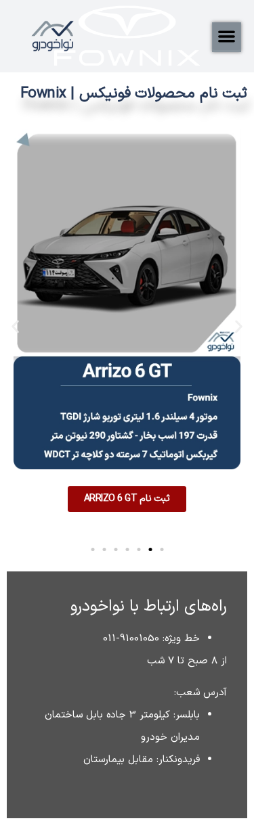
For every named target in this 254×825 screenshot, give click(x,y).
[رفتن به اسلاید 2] (150, 549)
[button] (226, 36)
